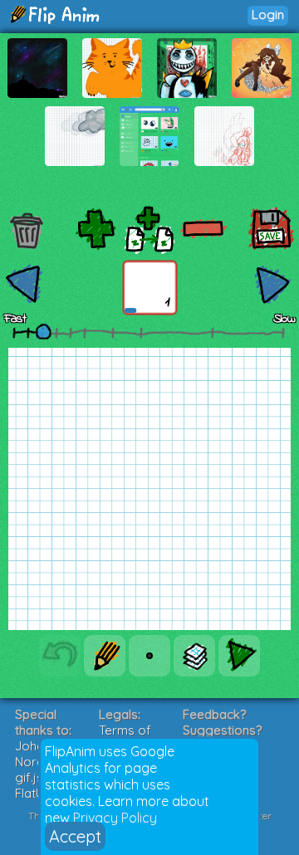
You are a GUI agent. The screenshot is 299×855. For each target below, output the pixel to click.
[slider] (43, 331)
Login (268, 14)
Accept (75, 836)
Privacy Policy (115, 817)
